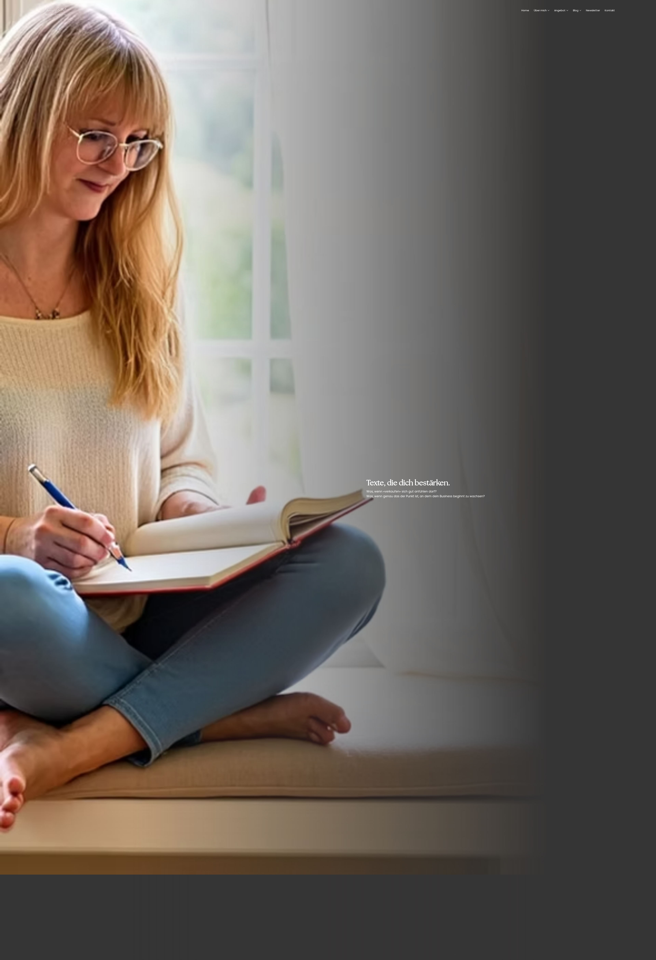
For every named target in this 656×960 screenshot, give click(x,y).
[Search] (579, 10)
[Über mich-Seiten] (548, 10)
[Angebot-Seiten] (567, 10)
